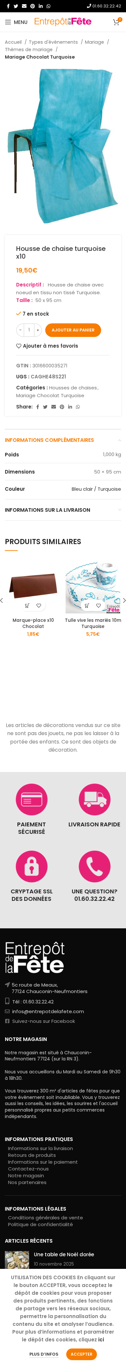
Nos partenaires (27, 1182)
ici (101, 1339)
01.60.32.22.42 (106, 6)
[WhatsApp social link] (48, 6)
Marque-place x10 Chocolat (33, 623)
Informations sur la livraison (40, 1148)
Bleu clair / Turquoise (96, 489)
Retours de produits (32, 1155)
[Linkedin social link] (41, 6)
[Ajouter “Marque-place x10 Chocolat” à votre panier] (27, 605)
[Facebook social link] (8, 6)
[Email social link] (24, 6)
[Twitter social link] (16, 6)
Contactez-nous (28, 1168)
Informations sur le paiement (43, 1161)
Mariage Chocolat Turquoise (40, 57)
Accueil (14, 42)
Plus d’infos (43, 1354)
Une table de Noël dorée (64, 1254)
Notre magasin (26, 1175)
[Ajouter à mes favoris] (39, 605)
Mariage (95, 42)
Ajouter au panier (73, 330)
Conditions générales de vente (45, 1217)
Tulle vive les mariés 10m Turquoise (93, 623)
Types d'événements (54, 42)
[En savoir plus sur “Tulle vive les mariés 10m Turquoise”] (87, 605)
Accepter (81, 1354)
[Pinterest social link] (32, 6)
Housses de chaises (73, 387)
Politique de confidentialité (40, 1224)
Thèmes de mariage (29, 49)
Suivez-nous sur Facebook (43, 1021)
